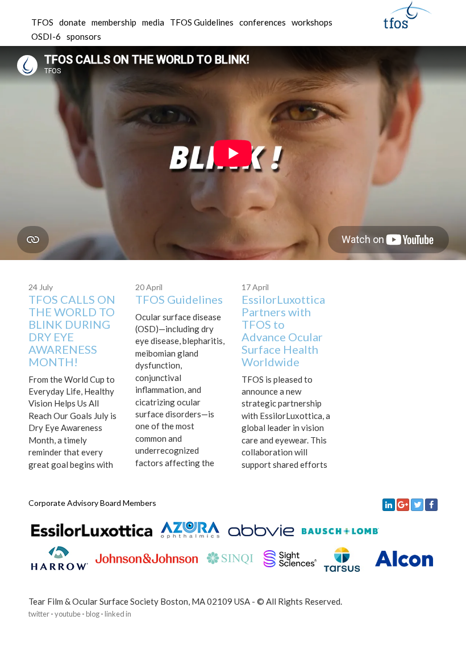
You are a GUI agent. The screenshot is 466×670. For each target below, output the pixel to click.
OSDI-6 (46, 36)
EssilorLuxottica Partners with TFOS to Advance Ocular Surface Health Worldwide (283, 330)
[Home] (408, 13)
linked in (118, 613)
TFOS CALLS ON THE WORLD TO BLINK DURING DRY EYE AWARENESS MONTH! (71, 330)
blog (92, 613)
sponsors (83, 36)
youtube (68, 613)
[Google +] (403, 505)
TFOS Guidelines (179, 299)
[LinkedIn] (388, 505)
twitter (38, 613)
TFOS (42, 22)
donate (72, 22)
